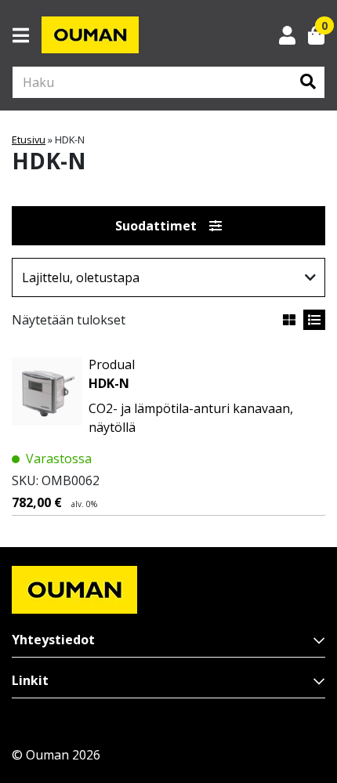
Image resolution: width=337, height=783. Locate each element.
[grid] (289, 320)
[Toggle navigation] (27, 35)
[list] (314, 320)
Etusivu (28, 139)
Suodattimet (156, 225)
